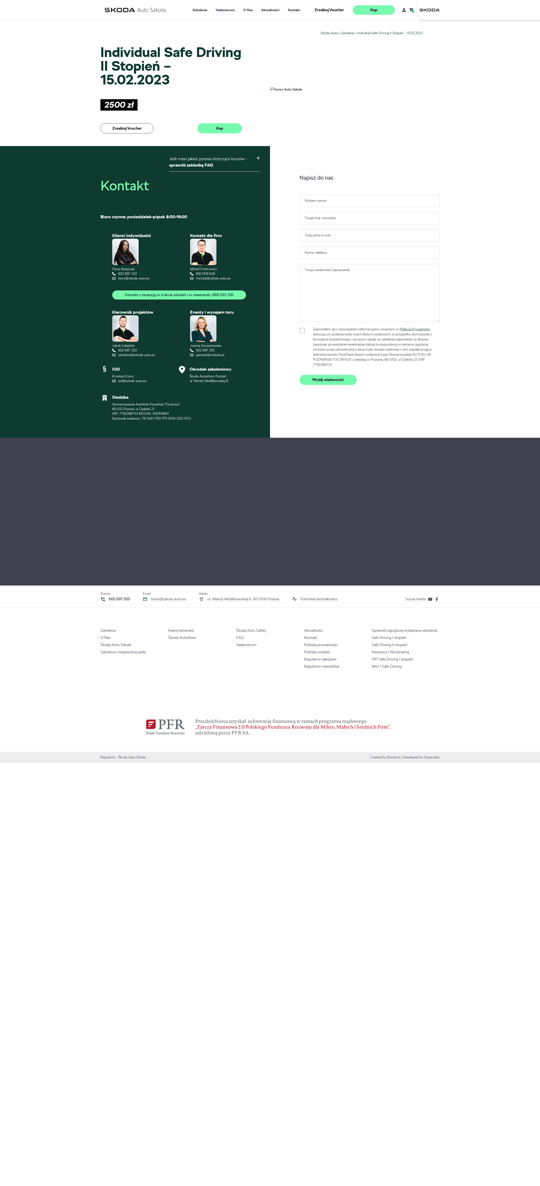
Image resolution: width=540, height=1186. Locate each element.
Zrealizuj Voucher (329, 10)
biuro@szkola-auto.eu (133, 278)
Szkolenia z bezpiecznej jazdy (123, 652)
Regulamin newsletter (322, 666)
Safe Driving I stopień (389, 637)
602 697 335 (205, 350)
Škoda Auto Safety (251, 630)
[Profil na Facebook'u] (437, 599)
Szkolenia (200, 10)
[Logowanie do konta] (404, 10)
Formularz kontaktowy (319, 599)
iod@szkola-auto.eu (131, 381)
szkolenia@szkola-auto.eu (136, 355)
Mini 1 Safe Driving (387, 666)
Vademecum (225, 10)
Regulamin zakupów (320, 659)
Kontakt (294, 10)
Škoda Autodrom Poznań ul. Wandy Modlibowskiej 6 (209, 378)
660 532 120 (222, 295)
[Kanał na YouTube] (430, 599)
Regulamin (107, 757)
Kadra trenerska (180, 630)
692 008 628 (205, 274)
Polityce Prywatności (415, 329)
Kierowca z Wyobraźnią (390, 652)
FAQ (239, 637)
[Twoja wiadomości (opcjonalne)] (370, 320)
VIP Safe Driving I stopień (392, 659)
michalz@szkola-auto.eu (213, 278)
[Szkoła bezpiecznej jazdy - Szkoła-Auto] (136, 10)
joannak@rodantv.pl (209, 355)
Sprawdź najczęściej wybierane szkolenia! (404, 630)
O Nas (248, 10)
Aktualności (270, 10)
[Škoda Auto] (428, 10)
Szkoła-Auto (329, 33)
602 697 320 (127, 274)
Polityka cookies (317, 652)
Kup (373, 10)
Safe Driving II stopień (389, 644)
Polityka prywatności (321, 644)
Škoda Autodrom (182, 637)
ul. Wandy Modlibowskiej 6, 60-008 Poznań (243, 599)
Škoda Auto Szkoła (115, 644)
